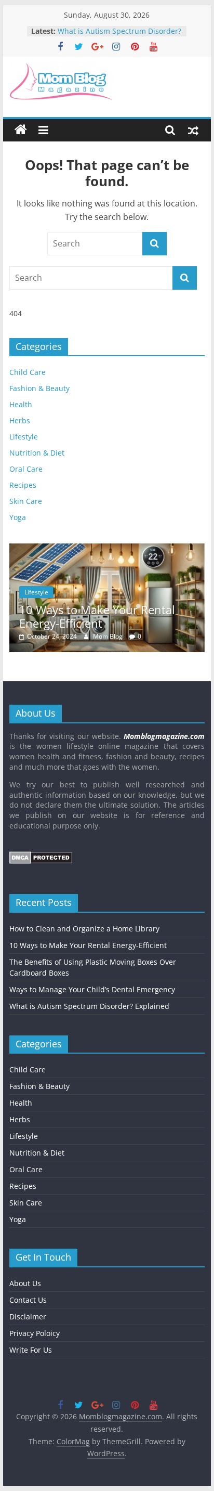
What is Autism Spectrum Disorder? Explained (89, 1006)
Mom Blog (108, 636)
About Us (25, 1283)
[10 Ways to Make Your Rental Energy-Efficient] (107, 549)
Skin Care (25, 501)
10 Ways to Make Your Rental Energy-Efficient (97, 616)
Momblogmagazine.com (164, 736)
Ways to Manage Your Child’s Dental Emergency (108, 27)
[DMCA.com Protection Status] (40, 856)
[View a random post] (193, 130)
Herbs (19, 420)
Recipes (22, 485)
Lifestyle (23, 437)
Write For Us (30, 1350)
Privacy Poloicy (34, 1333)
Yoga (17, 517)
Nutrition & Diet (36, 453)
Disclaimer (27, 1316)
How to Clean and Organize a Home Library (84, 929)
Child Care (27, 372)
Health (20, 404)
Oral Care (26, 469)
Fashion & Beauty (39, 388)
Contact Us (28, 1300)
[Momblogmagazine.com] (20, 130)
